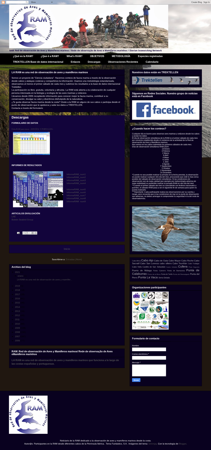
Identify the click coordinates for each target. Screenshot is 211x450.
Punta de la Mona (154, 274)
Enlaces (75, 62)
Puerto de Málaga (142, 270)
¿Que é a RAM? (50, 56)
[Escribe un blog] (26, 233)
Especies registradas (150, 56)
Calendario (152, 62)
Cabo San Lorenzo (149, 263)
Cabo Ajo (147, 260)
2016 (18, 298)
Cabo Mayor (175, 260)
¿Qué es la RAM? (23, 56)
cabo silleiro (166, 263)
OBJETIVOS (97, 56)
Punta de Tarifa (167, 274)
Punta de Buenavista (176, 271)
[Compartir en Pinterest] (35, 233)
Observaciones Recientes (123, 62)
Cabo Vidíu (137, 267)
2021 (18, 272)
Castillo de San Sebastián (154, 267)
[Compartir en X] (29, 233)
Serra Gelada (164, 278)
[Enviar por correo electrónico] (23, 233)
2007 (18, 336)
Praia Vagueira (194, 267)
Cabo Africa (136, 261)
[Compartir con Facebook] (32, 233)
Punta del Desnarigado (181, 274)
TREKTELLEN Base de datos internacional (38, 62)
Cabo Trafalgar (193, 263)
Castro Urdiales (171, 267)
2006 (18, 340)
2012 (18, 315)
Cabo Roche (187, 260)
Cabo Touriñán (180, 263)
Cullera (183, 266)
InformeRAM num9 (76, 201)
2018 (18, 290)
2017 (18, 294)
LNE (14, 216)
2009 (18, 328)
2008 (18, 332)
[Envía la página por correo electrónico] (18, 233)
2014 (18, 307)
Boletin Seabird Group (22, 219)
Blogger (182, 443)
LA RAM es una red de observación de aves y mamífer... (44, 279)
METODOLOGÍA (121, 56)
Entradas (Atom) (74, 259)
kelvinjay (153, 443)
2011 (17, 319)
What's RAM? (74, 56)
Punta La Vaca (148, 277)
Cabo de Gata (161, 260)
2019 (18, 286)
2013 (18, 311)
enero (21, 276)
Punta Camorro (159, 271)
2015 (18, 302)
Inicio (67, 249)
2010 (18, 324)
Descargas (94, 62)
